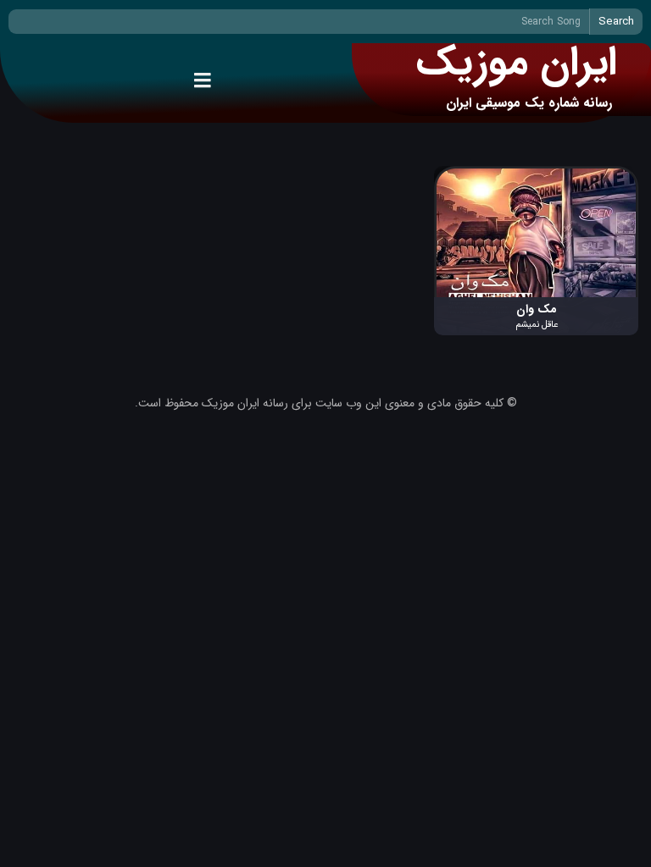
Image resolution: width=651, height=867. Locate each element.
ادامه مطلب (610, 175)
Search (616, 21)
